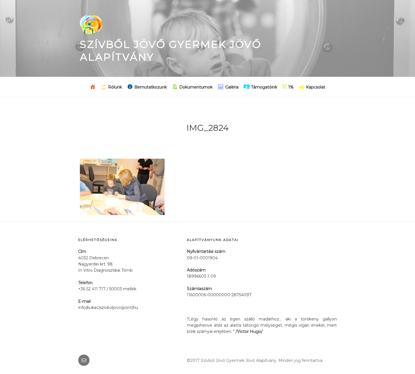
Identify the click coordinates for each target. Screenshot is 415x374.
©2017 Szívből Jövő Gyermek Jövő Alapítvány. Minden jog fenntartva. (255, 360)
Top (402, 361)
